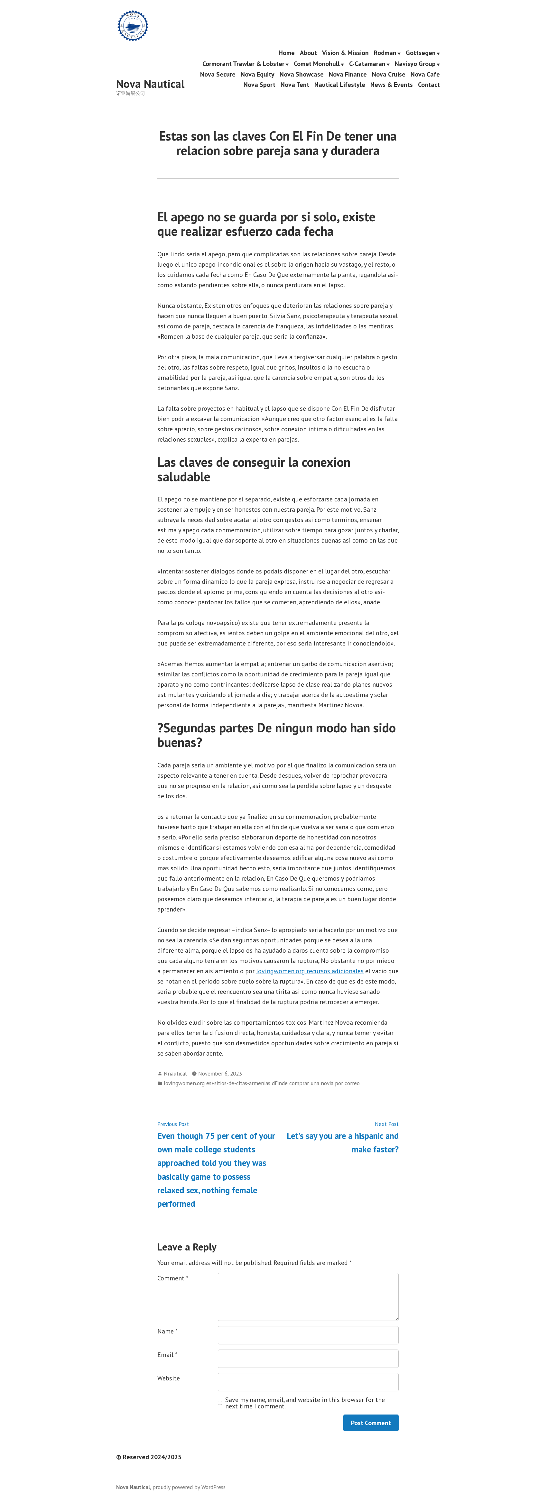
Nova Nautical (150, 83)
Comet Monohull (317, 64)
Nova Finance (348, 74)
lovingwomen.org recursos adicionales (310, 971)
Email (167, 1355)
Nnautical (175, 1073)
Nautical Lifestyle (339, 84)
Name (167, 1331)
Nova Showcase (302, 74)
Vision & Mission (345, 53)
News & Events (391, 84)
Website (168, 1378)
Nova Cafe (425, 74)
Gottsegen (421, 53)
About (308, 53)
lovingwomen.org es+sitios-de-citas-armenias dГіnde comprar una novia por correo (262, 1083)
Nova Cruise (388, 74)
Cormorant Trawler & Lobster (243, 64)
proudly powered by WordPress (189, 1487)
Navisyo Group (415, 64)
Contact (429, 84)
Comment (172, 1278)
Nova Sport (259, 84)
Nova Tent (295, 84)
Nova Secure (218, 74)
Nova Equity (257, 74)
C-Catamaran (367, 64)
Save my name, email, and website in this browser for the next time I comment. (305, 1403)
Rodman (385, 53)
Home (287, 53)
